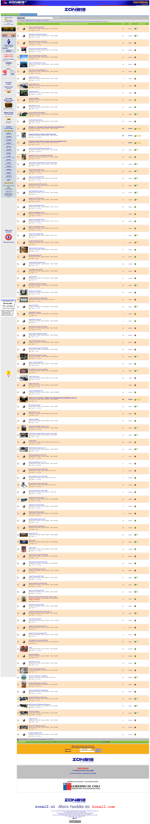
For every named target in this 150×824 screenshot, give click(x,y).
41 (69, 21)
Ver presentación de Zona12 (75, 817)
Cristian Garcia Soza (8, 137)
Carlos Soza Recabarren (9, 140)
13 (35, 21)
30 (56, 21)
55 (86, 21)
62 (95, 21)
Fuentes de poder (38, 429)
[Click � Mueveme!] (8, 31)
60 (93, 21)
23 (47, 21)
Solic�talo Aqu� (9, 191)
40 (68, 21)
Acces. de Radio (38, 44)
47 (77, 21)
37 (64, 21)
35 (62, 21)
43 (72, 21)
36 (63, 21)
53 (84, 21)
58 (90, 21)
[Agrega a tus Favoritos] (8, 119)
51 (82, 21)
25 (50, 21)
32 (58, 21)
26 (51, 21)
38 (66, 21)
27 (52, 21)
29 (55, 21)
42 (71, 21)
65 (99, 21)
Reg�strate (10, 21)
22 (46, 21)
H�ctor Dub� (8, 147)
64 (97, 21)
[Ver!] (8, 91)
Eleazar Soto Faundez (8, 170)
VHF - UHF (38, 30)
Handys (37, 721)
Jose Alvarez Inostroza (9, 160)
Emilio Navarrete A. (8, 150)
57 (89, 21)
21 (45, 21)
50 (80, 21)
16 (39, 21)
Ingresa (5, 21)
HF (36, 65)
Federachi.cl (11, 108)
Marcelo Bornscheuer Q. (8, 173)
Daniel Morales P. (9, 134)
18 (41, 21)
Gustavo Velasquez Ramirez (8, 144)
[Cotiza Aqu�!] (8, 316)
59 (91, 21)
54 (85, 21)
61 (94, 21)
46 (75, 21)
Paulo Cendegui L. (9, 154)
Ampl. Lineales (38, 73)
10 (31, 21)
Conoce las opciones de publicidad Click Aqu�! (83, 773)
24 (48, 21)
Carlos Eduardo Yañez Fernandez (8, 157)
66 (100, 21)
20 (44, 21)
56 (88, 21)
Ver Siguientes (104, 21)
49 (79, 21)
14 (36, 21)
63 (96, 21)
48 (78, 21)
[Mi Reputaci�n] (135, 29)
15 (37, 21)
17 (40, 21)
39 (67, 21)
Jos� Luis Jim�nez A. (9, 164)
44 (73, 21)
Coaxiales (37, 165)
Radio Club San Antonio (9, 167)
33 (60, 21)
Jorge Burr (8, 180)
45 (74, 21)
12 (34, 21)
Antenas (37, 58)
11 (33, 21)
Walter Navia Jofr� (8, 177)
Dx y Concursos (38, 301)
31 (57, 21)
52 (83, 21)
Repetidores (37, 365)
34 (61, 21)
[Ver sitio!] (8, 240)
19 (42, 21)
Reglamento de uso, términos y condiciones (82, 810)
